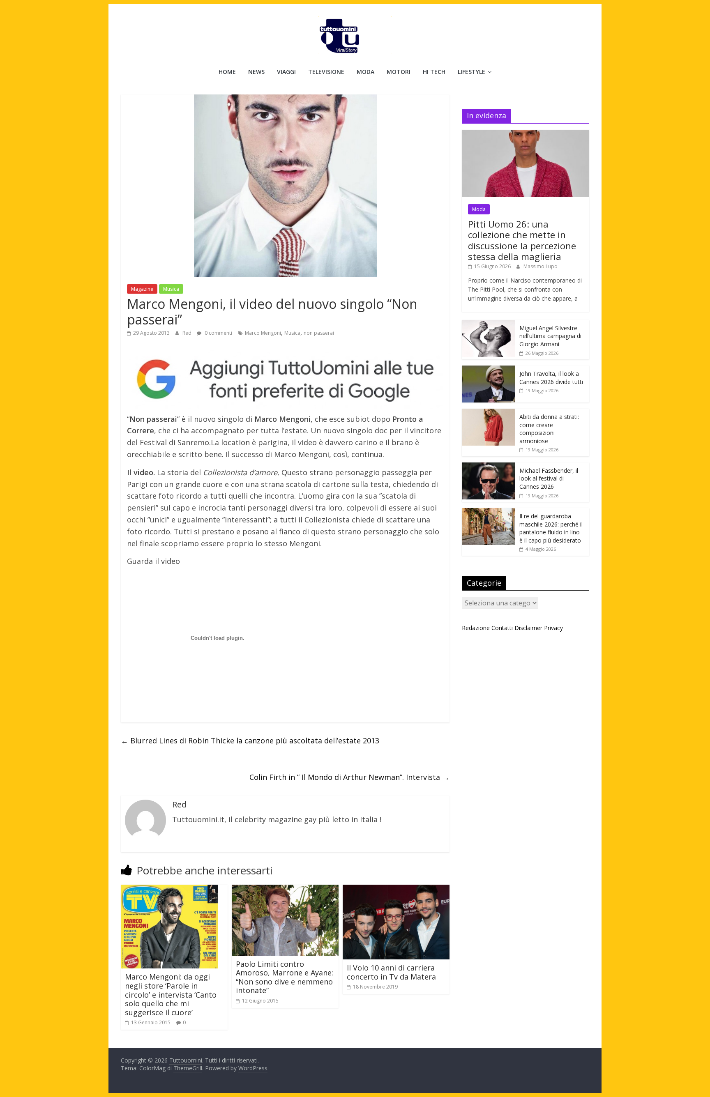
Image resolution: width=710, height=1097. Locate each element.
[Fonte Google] (285, 379)
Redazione (476, 628)
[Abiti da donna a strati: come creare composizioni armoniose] (488, 413)
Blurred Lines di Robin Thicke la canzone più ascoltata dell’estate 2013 (250, 740)
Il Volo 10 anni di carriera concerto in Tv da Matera (391, 972)
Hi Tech (434, 72)
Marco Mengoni (263, 332)
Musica (171, 288)
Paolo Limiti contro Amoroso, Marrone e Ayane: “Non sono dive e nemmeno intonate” (284, 977)
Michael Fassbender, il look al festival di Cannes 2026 (548, 478)
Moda (365, 72)
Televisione (326, 72)
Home (227, 72)
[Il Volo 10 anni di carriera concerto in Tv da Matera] (396, 889)
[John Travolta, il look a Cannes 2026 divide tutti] (488, 370)
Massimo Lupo (540, 266)
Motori (398, 72)
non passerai (319, 332)
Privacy (553, 628)
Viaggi (286, 72)
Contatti (502, 628)
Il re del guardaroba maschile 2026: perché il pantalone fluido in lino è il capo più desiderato (551, 528)
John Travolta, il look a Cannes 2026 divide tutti (551, 378)
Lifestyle (471, 72)
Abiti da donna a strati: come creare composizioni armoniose (549, 429)
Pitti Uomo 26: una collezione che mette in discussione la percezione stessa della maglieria (522, 240)
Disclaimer (528, 628)
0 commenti (217, 332)
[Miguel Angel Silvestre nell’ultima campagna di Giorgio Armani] (488, 324)
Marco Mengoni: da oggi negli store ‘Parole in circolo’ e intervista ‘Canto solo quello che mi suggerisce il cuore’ (171, 994)
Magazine (142, 288)
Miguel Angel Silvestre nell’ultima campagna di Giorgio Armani (550, 336)
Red (187, 332)
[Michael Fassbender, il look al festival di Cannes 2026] (488, 467)
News (256, 72)
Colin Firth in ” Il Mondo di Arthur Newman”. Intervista (349, 777)
